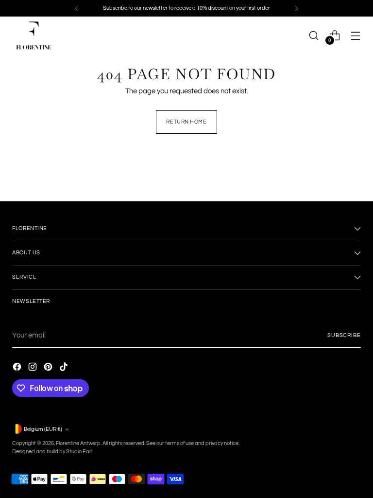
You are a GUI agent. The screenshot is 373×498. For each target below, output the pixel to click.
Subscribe (344, 335)
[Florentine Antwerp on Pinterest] (49, 368)
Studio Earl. (79, 451)
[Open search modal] (314, 35)
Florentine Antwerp (78, 443)
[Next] (296, 8)
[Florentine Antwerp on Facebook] (18, 368)
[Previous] (76, 8)
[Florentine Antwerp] (34, 35)
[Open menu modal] (356, 35)
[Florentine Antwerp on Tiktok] (64, 368)
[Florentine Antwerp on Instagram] (33, 368)
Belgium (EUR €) (43, 429)
